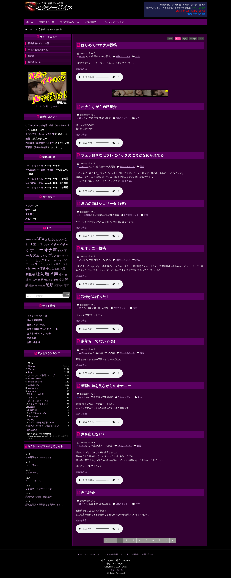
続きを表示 (81, 69)
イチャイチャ (59, 244)
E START (32, 410)
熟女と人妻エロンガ (38, 400)
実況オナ (48, 280)
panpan (32, 391)
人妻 (63, 268)
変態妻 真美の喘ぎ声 (36, 147)
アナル (47, 245)
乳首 (57, 268)
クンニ (31, 260)
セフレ (50, 260)
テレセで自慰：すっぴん (47, 106)
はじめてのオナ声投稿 (99, 45)
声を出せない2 (92, 434)
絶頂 (50, 285)
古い (177, 39)
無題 (27, 138)
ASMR (28, 239)
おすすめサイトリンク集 (39, 333)
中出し (50, 268)
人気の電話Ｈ (91, 22)
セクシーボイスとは (196, 14)
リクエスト (49, 264)
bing (30, 372)
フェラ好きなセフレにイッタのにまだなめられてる (122, 155)
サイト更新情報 (34, 320)
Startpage (33, 416)
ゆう (81, 504)
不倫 (43, 268)
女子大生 (33, 280)
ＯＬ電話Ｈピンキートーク (38, 489)
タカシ (82, 445)
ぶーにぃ (83, 166)
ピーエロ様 (84, 215)
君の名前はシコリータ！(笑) (103, 204)
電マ (66, 285)
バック (31, 264)
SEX (40, 239)
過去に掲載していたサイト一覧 (42, 329)
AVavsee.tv (33, 385)
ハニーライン (32, 465)
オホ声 (60, 250)
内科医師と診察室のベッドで (39, 143)
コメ (201, 39)
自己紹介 (88, 493)
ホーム (29, 22)
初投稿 (30, 274)
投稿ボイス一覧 (46, 22)
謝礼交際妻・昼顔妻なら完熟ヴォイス (44, 504)
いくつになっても (34, 165)
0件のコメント (127, 166)
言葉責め (58, 285)
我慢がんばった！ (95, 297)
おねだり (50, 239)
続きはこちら (32, 430)
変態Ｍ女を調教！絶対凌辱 (38, 496)
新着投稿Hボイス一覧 (38, 43)
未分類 (28, 214)
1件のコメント (123, 56)
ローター (35, 268)
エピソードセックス (38, 403)
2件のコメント (123, 118)
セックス (41, 260)
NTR (34, 240)
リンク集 (124, 554)
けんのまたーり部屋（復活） (39, 170)
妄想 (40, 279)
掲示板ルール (34, 62)
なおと (82, 397)
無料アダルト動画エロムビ (41, 375)
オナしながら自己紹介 (99, 107)
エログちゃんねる (37, 413)
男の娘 (38, 285)
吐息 (40, 274)
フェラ (39, 264)
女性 (137, 56)
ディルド (58, 260)
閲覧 (185, 39)
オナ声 (50, 250)
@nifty (31, 419)
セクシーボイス (115, 570)
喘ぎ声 (51, 273)
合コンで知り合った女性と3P (40, 134)
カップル (29, 205)
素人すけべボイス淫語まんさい (43, 425)
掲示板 (31, 56)
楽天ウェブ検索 (36, 394)
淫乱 (61, 279)
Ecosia (31, 407)
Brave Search (35, 381)
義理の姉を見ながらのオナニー (106, 386)
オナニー (34, 249)
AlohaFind (33, 388)
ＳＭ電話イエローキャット (38, 457)
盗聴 (43, 285)
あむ (81, 259)
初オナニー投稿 (93, 248)
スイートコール (33, 481)
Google (32, 366)
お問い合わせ (33, 342)
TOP (80, 554)
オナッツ (32, 397)
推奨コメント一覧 (36, 324)
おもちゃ (60, 240)
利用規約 (31, 338)
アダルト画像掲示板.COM (41, 422)
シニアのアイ (32, 473)
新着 (170, 39)
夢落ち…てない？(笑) (98, 341)
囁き (61, 274)
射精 (55, 280)
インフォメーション (114, 22)
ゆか (81, 56)
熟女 (31, 285)
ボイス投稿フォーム (70, 22)
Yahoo (31, 369)
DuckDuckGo (34, 378)
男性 (142, 166)
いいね (193, 39)
